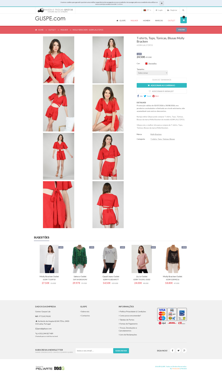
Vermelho (152, 63)
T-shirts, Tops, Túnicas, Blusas (162, 139)
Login (160, 10)
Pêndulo (184, 369)
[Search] (183, 10)
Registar (173, 10)
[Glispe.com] (50, 18)
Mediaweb (175, 369)
